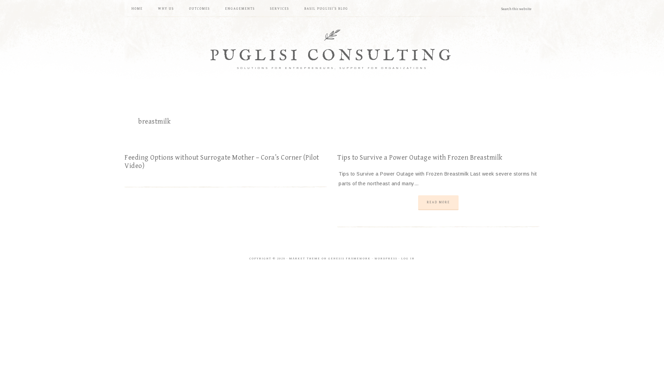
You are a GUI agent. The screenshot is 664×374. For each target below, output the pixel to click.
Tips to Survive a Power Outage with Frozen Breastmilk (419, 158)
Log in (408, 258)
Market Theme (304, 258)
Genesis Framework (349, 258)
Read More (438, 202)
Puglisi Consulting (332, 56)
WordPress (386, 258)
